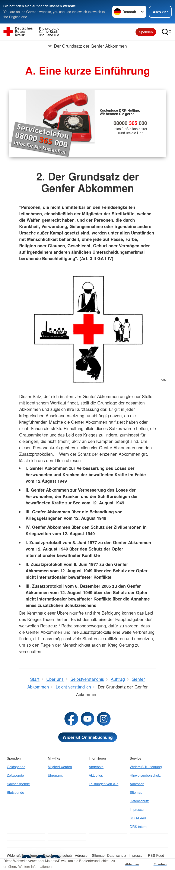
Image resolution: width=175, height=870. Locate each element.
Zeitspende (15, 775)
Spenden (146, 31)
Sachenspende (18, 783)
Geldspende (16, 766)
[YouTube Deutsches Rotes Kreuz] (87, 719)
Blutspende (15, 792)
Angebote (96, 766)
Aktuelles (96, 775)
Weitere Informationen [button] (35, 867)
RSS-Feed (138, 818)
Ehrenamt (55, 775)
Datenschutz (139, 800)
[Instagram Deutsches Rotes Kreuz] (104, 719)
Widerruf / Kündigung (146, 766)
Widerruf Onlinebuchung (88, 737)
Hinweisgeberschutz (145, 775)
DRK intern (138, 826)
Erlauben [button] (160, 864)
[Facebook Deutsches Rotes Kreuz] (71, 719)
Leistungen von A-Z (103, 783)
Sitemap (136, 792)
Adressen (137, 783)
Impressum (138, 809)
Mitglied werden (60, 766)
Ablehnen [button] (132, 864)
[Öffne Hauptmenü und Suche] (166, 32)
